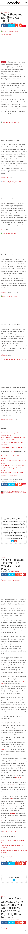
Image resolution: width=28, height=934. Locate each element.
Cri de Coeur (5, 177)
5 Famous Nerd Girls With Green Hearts (13, 447)
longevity (4, 749)
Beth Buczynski (15, 571)
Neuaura (3, 292)
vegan (18, 491)
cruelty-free (7, 491)
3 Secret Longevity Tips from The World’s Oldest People (12, 564)
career (12, 799)
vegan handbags (10, 492)
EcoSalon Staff (15, 919)
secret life (18, 871)
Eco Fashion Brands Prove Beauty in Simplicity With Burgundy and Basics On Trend (13, 468)
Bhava (3, 229)
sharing (12, 813)
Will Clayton (9, 857)
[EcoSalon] (14, 2)
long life (6, 871)
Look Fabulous (5, 12)
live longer (18, 777)
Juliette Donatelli (16, 23)
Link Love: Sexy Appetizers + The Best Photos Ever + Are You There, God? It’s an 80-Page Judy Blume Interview (13, 907)
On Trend (12, 451)
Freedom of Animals (7, 420)
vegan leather (18, 492)
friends (12, 785)
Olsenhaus (4, 355)
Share (5, 25)
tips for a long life (11, 872)
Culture (3, 557)
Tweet (12, 25)
